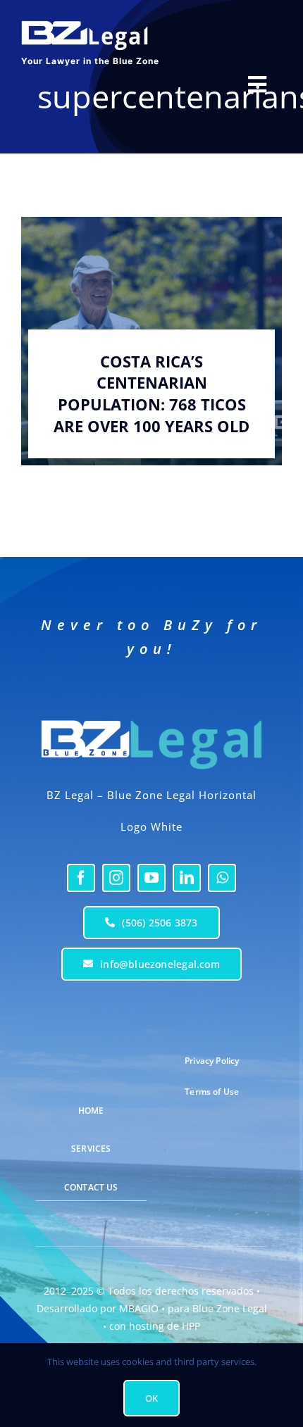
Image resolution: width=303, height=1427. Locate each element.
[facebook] (81, 878)
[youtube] (151, 878)
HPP (191, 1326)
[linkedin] (187, 878)
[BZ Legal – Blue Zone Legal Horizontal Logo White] (151, 716)
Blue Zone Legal (229, 1308)
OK (151, 1398)
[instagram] (116, 878)
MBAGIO (139, 1308)
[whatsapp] (222, 878)
